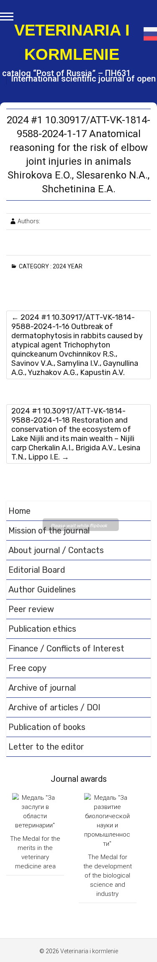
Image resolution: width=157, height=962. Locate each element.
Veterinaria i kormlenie (72, 42)
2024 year (69, 266)
